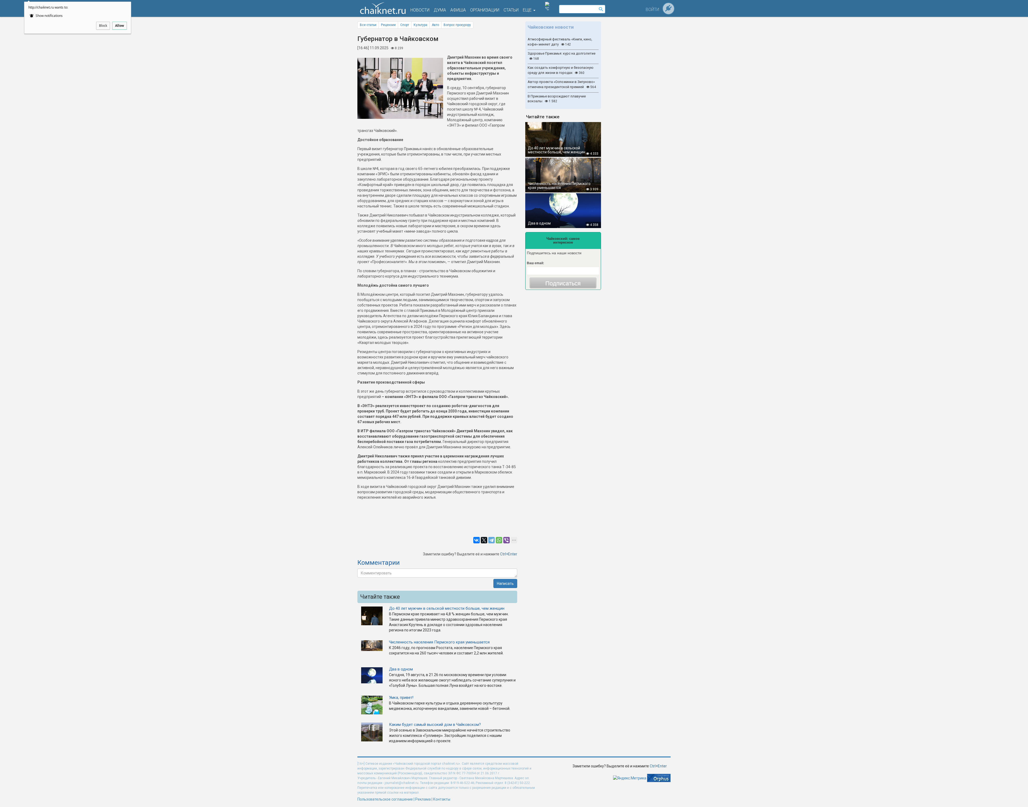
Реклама (423, 799)
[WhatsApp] (499, 540)
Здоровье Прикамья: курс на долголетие (561, 55)
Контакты (441, 799)
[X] (484, 540)
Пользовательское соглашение (385, 799)
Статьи (511, 10)
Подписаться (563, 283)
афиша (458, 10)
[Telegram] (491, 540)
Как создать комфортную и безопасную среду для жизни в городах (561, 70)
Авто (435, 25)
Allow (119, 25)
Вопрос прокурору (457, 25)
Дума (440, 10)
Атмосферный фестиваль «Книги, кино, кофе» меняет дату (560, 41)
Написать (505, 583)
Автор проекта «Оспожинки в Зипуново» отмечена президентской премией (562, 84)
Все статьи (368, 25)
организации (484, 10)
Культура (420, 25)
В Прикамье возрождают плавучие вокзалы (557, 98)
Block (103, 25)
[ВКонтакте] (476, 540)
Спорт (404, 25)
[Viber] (506, 540)
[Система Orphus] (659, 777)
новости (419, 10)
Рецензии (388, 25)
